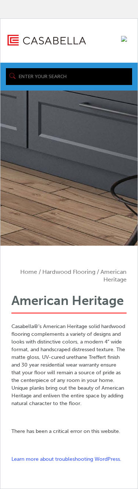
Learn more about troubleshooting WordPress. (66, 459)
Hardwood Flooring (68, 271)
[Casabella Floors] (47, 40)
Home (28, 271)
